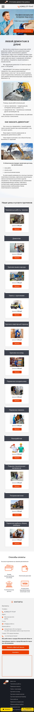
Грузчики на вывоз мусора (17, 694)
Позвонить (27, 709)
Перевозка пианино (15, 686)
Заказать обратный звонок (15, 647)
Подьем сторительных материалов (19, 709)
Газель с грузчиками (15, 689)
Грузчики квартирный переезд (18, 696)
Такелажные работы (15, 684)
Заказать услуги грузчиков (23, 31)
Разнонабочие (14, 699)
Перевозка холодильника (17, 701)
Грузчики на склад (15, 691)
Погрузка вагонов (15, 707)
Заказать (17, 229)
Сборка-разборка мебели (16, 704)
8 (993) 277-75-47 (26, 6)
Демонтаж (13, 681)
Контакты (15, 652)
